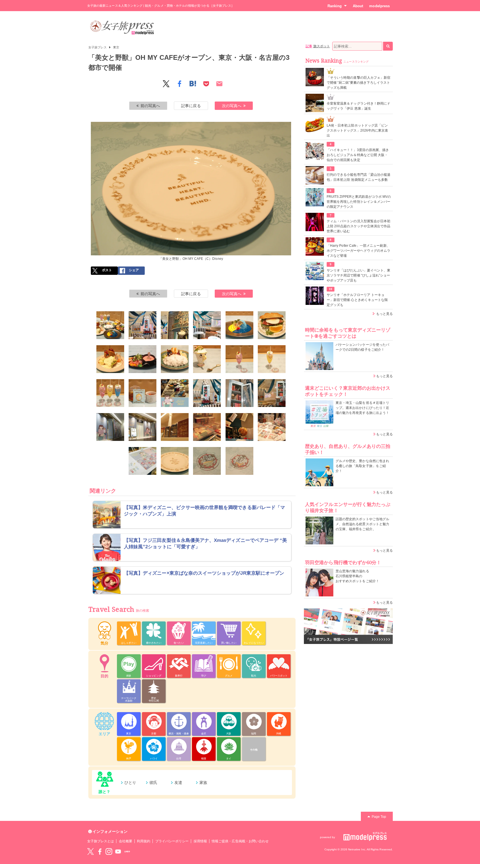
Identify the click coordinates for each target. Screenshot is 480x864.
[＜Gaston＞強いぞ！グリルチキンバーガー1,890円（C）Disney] (110, 359)
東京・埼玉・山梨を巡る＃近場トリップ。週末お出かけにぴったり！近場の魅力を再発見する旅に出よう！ (362, 408)
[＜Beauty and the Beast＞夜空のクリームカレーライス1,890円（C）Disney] (239, 325)
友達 (178, 782)
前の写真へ (150, 105)
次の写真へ (231, 105)
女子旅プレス (97, 47)
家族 (203, 782)
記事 (309, 46)
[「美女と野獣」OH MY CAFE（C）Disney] (110, 325)
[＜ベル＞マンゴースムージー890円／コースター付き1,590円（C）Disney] (272, 359)
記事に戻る (191, 105)
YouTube (118, 851)
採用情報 (200, 841)
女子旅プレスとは (100, 841)
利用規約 (143, 841)
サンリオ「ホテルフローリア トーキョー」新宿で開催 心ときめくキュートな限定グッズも (357, 300)
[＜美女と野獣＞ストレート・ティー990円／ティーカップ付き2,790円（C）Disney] (142, 393)
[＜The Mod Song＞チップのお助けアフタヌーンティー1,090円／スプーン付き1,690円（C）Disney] (207, 359)
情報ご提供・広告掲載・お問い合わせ (240, 841)
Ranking (335, 6)
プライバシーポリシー (172, 841)
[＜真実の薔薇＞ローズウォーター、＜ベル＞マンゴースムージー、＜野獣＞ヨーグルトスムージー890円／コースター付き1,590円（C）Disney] (110, 393)
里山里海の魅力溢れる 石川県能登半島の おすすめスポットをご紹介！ (357, 576)
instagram (109, 851)
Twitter (90, 851)
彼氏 (153, 782)
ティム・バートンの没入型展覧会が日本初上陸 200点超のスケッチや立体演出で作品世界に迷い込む (358, 226)
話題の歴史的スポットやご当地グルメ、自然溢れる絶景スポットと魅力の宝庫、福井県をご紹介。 (362, 524)
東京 (116, 47)
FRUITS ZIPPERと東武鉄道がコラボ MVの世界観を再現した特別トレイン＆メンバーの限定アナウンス (359, 202)
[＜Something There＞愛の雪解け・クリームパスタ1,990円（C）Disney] (175, 359)
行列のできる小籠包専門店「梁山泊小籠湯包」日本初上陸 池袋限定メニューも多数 (358, 177)
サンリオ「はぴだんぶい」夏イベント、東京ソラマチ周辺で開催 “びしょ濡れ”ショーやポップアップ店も (358, 275)
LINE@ (127, 851)
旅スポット (321, 46)
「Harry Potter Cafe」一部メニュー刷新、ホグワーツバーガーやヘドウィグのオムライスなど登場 (358, 251)
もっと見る (384, 314)
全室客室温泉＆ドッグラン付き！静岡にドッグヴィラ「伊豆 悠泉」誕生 (358, 106)
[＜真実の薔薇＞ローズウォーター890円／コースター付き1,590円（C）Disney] (239, 359)
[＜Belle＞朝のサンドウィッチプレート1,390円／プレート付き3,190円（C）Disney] (272, 325)
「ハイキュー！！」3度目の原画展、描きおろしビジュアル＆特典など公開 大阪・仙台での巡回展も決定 (358, 155)
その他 (254, 749)
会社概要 (125, 841)
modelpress (379, 6)
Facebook (99, 851)
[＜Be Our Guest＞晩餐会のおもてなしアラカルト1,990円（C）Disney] (142, 359)
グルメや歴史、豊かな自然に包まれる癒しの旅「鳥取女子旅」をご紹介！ (362, 466)
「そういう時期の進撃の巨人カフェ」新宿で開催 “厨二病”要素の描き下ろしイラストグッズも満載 (358, 83)
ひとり (130, 782)
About (358, 6)
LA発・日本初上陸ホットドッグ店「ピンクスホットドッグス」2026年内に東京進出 (357, 130)
